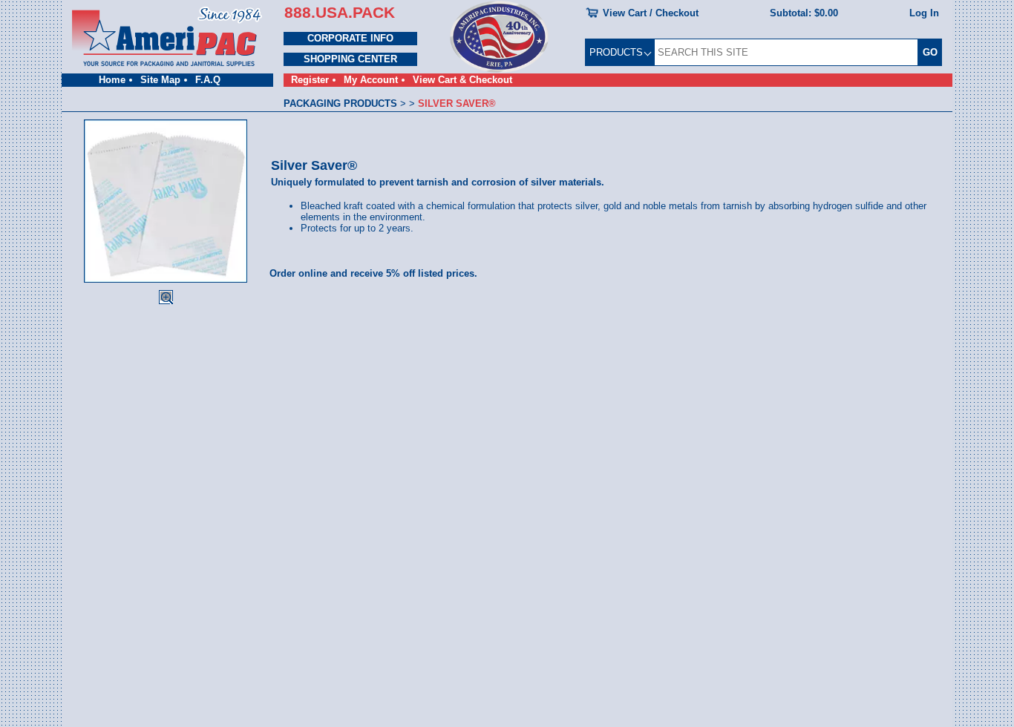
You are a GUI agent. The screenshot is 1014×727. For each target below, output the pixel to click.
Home (112, 79)
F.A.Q (207, 79)
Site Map (160, 79)
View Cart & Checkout (462, 79)
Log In (924, 13)
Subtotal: (804, 13)
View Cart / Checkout (651, 13)
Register (310, 79)
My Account (371, 79)
